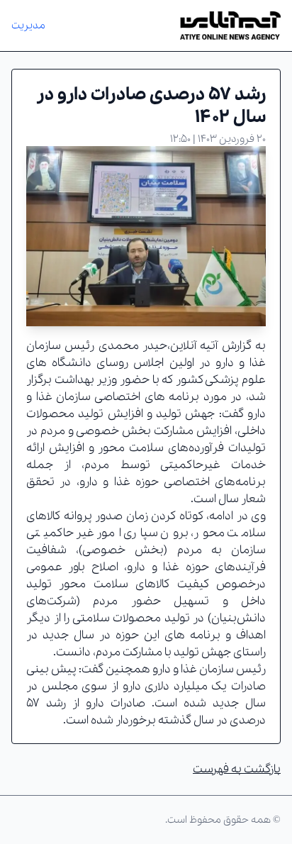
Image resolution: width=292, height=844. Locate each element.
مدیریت (28, 25)
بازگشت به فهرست (237, 769)
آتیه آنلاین (194, 346)
